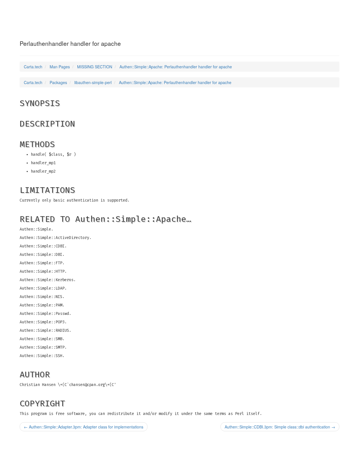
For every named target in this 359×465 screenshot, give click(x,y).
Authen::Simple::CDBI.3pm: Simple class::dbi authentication (280, 427)
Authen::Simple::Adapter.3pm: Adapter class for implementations (83, 427)
